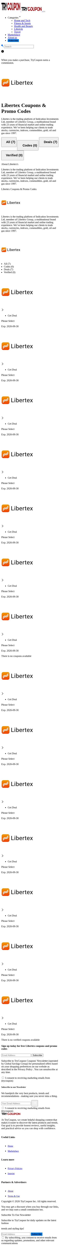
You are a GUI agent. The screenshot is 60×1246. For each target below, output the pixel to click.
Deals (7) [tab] (8, 269)
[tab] (8, 142)
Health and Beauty (23, 26)
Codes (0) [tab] (9, 266)
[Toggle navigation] (44, 11)
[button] (33, 17)
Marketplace (14, 34)
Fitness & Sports (22, 23)
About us (12, 37)
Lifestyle (18, 29)
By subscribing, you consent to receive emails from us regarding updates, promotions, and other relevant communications (29, 1240)
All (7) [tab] (7, 263)
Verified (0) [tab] (9, 272)
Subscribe (13, 40)
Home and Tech (22, 20)
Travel (17, 32)
